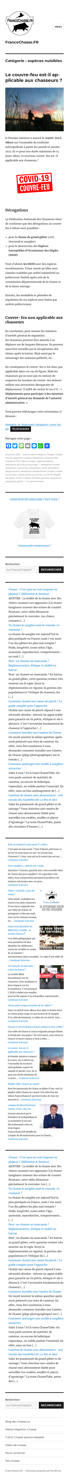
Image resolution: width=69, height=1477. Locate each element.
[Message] (21, 445)
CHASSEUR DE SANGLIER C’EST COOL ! (34, 499)
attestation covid (38, 468)
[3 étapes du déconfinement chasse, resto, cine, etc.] (52, 1116)
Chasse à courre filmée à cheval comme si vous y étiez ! (36, 1027)
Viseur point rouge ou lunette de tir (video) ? (30, 1005)
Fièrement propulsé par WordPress (43, 1470)
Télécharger (20, 429)
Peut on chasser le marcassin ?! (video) (28, 844)
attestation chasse (50, 464)
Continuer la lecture (18, 860)
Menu (58, 26)
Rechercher (12, 564)
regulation (55, 478)
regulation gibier (14, 481)
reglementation (44, 461)
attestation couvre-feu (16, 468)
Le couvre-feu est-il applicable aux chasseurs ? (33, 77)
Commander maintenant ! (34, 545)
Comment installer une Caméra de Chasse (35, 732)
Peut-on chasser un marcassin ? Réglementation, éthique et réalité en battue (32, 665)
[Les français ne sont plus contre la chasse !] (52, 977)
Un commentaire (35, 481)
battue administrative (34, 454)
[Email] (28, 445)
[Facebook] (8, 445)
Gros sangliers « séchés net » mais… (26, 865)
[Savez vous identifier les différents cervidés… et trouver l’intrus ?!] (52, 938)
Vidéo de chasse (15, 1445)
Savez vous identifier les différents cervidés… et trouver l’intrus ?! (20, 930)
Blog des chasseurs (17, 1421)
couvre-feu (37, 474)
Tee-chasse (12, 1460)
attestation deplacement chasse (37, 471)
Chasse (50, 454)
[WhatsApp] (40, 445)
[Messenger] (34, 445)
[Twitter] (15, 445)
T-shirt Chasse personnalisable (24, 1437)
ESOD (19, 478)
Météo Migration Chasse (20, 1429)
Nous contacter (15, 1452)
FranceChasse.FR (22, 42)
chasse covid (24, 474)
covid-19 (48, 474)
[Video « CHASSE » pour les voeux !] (52, 902)
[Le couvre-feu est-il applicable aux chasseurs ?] (52, 1059)
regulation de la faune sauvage (21, 464)
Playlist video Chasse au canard (23, 1084)
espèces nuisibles (22, 458)
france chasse (28, 461)
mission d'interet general (36, 478)
